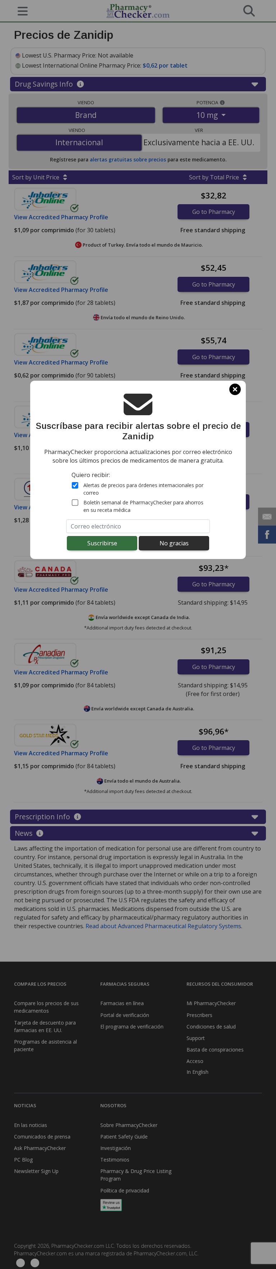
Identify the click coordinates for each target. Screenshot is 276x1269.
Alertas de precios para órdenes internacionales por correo (143, 489)
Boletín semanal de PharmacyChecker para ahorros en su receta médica (143, 506)
